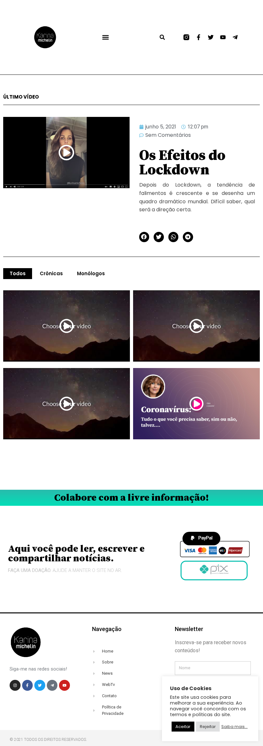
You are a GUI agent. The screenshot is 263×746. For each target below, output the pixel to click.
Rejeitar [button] (208, 727)
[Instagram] (15, 685)
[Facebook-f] (198, 37)
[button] (105, 37)
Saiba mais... (234, 727)
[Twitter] (211, 37)
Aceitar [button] (183, 727)
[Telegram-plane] (235, 37)
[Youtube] (223, 37)
